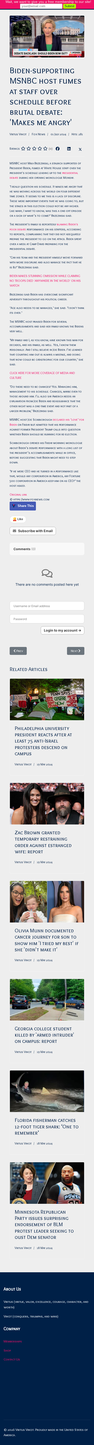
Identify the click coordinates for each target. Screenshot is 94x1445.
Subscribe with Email (35, 531)
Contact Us (12, 1359)
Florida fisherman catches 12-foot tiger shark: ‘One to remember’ (47, 1126)
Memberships (13, 1341)
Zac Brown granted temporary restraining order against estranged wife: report (43, 842)
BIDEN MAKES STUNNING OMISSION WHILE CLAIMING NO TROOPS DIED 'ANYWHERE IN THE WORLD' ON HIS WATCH (45, 281)
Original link (18, 494)
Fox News (38, 134)
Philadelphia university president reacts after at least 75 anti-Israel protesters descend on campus (43, 741)
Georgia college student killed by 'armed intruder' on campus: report (44, 1035)
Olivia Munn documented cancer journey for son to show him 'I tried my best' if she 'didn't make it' (47, 940)
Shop (7, 1350)
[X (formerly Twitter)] (80, 149)
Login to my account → (62, 630)
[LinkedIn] (69, 149)
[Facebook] (58, 149)
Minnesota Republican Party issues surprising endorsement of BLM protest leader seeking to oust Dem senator (44, 1225)
